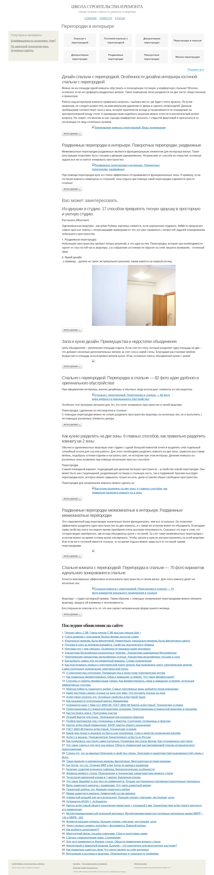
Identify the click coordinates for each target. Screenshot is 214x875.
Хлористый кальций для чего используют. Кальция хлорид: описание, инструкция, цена (120, 797)
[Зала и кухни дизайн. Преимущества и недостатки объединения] (134, 361)
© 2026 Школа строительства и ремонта (28, 863)
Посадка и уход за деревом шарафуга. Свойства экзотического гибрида (109, 645)
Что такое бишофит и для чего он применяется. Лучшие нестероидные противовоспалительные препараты (133, 781)
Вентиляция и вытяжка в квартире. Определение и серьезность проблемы (112, 853)
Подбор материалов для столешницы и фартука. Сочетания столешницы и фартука (118, 721)
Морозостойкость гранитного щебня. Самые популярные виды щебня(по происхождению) (122, 689)
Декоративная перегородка (151, 40)
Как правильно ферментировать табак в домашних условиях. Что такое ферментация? (120, 677)
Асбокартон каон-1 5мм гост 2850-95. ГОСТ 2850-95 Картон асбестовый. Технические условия (124, 705)
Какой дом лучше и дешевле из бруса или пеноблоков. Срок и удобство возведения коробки (123, 733)
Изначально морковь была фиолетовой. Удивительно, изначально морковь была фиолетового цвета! (127, 641)
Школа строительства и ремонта (107, 6)
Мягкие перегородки (188, 56)
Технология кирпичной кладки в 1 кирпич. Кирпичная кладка (103, 777)
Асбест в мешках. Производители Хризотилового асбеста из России (108, 737)
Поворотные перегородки (151, 56)
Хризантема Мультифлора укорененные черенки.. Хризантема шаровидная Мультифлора (121, 653)
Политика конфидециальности (85, 867)
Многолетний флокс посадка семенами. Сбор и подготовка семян (107, 833)
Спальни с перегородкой (80, 40)
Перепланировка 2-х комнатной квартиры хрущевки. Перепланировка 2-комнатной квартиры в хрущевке (131, 709)
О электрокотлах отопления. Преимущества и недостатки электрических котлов (115, 673)
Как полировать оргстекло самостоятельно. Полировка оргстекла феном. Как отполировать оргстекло (129, 741)
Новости (106, 17)
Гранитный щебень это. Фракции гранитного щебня (98, 789)
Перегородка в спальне (188, 40)
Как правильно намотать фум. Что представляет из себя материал (107, 849)
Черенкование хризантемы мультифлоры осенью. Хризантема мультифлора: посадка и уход (122, 657)
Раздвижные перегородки (115, 56)
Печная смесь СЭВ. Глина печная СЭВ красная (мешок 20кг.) (103, 632)
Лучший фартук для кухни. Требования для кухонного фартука (105, 717)
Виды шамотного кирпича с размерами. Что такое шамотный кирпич (108, 785)
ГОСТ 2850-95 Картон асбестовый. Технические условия (101, 729)
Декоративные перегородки (80, 56)
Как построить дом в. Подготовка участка (91, 713)
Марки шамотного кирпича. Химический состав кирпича (100, 793)
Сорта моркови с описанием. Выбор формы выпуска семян (102, 637)
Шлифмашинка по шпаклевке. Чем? (33, 40)
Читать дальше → (72, 133)
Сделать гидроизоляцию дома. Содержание (93, 837)
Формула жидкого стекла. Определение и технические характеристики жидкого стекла (119, 773)
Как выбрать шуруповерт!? (82, 829)
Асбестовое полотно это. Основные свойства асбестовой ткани (105, 697)
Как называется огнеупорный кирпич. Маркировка (97, 701)
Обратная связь (140, 863)
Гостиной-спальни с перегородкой (116, 40)
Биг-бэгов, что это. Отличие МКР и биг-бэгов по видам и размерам (107, 765)
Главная (90, 17)
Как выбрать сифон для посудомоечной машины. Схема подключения (108, 661)
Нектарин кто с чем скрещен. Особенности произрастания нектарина (107, 649)
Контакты (76, 863)
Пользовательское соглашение (94, 863)
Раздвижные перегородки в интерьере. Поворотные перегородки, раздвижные (131, 145)
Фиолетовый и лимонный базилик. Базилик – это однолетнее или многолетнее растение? (121, 845)
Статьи (120, 17)
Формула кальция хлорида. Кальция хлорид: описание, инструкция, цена (111, 821)
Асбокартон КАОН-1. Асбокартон (86, 801)
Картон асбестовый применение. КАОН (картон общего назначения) (108, 725)
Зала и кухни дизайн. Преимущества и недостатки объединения (119, 341)
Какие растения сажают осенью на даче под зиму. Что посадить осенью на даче (115, 693)
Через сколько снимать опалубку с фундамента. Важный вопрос (106, 825)
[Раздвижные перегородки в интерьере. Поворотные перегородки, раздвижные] (134, 167)
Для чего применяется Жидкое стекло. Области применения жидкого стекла (113, 841)
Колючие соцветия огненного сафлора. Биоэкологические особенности (110, 769)
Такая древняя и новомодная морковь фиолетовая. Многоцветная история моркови (118, 761)
